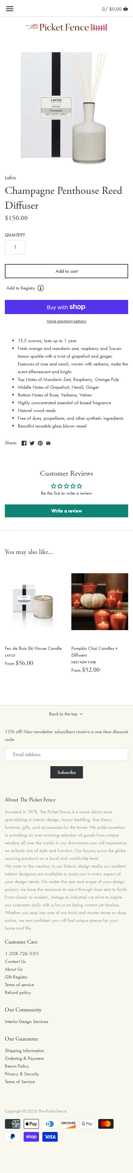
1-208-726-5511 (22, 953)
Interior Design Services (26, 1021)
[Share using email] (48, 442)
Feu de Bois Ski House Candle (33, 651)
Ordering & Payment (24, 1058)
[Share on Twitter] (32, 442)
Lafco (10, 177)
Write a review (66, 510)
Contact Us (15, 961)
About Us (13, 969)
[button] (66, 288)
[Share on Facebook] (24, 442)
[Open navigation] (10, 9)
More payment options (66, 321)
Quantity (15, 235)
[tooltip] (40, 288)
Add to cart (67, 271)
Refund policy (18, 992)
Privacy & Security (22, 1074)
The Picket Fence (52, 1111)
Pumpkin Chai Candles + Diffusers (94, 654)
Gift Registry (16, 977)
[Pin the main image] (40, 442)
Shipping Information (24, 1050)
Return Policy (17, 1066)
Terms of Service (20, 1081)
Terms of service (19, 984)
